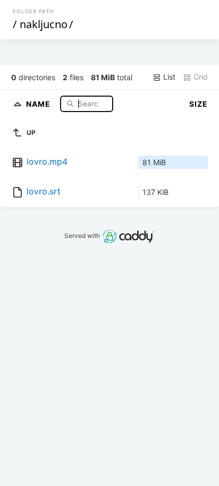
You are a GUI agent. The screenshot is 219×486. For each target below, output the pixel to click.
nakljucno (44, 24)
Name (39, 103)
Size (198, 103)
